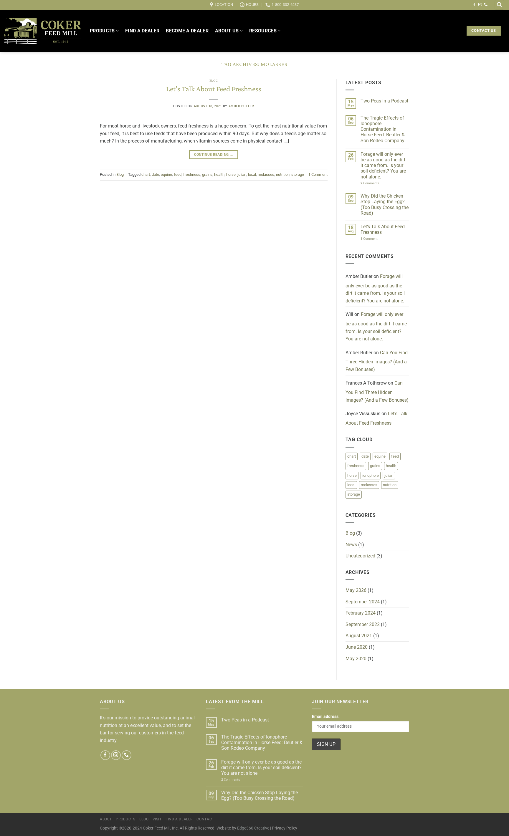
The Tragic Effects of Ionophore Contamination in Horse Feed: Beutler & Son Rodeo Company (383, 129)
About (106, 819)
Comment (318, 174)
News (351, 544)
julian (241, 174)
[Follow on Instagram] (480, 5)
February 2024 (361, 613)
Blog (213, 80)
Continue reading (214, 155)
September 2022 (363, 624)
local (252, 174)
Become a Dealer (187, 31)
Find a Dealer (142, 31)
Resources (263, 31)
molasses (266, 174)
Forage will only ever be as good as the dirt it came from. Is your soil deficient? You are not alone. (383, 165)
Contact (205, 819)
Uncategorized (360, 556)
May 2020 (356, 658)
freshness (191, 174)
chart (145, 174)
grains (207, 174)
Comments (370, 183)
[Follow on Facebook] (474, 5)
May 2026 (356, 590)
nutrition (283, 174)
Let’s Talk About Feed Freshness (213, 89)
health (219, 174)
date (155, 174)
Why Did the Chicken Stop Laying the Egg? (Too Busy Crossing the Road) (385, 204)
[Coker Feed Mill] (42, 31)
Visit (157, 819)
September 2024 (363, 602)
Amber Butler (241, 106)
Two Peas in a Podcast (384, 101)
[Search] (499, 5)
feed (177, 174)
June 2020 (357, 647)
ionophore (370, 475)
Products (102, 31)
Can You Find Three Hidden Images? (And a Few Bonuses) (377, 361)
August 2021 (359, 635)
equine (166, 174)
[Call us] (485, 5)
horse (231, 174)
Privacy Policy (284, 828)
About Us (227, 31)
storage (297, 174)
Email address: (326, 716)
